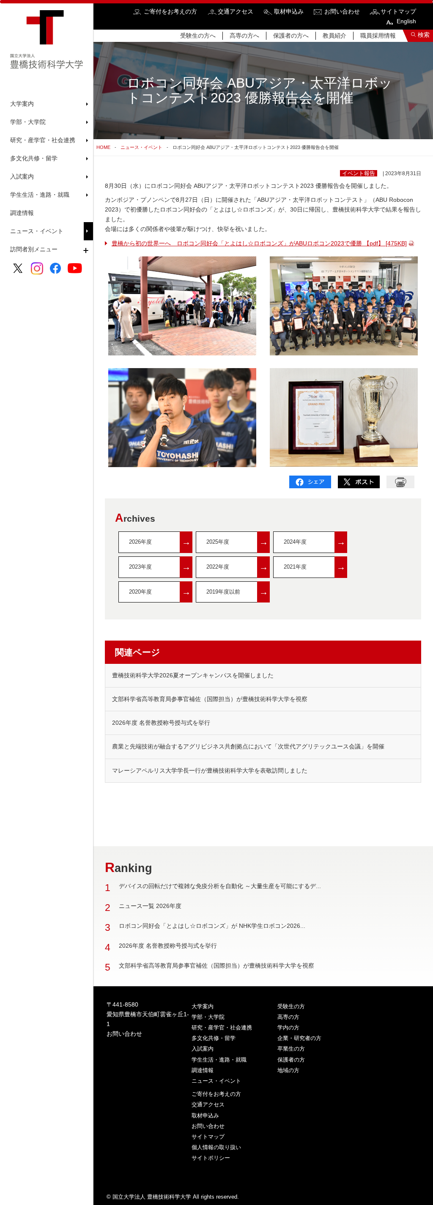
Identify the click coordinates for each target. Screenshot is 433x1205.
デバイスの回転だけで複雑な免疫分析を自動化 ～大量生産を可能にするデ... (220, 886)
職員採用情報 (378, 35)
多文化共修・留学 (214, 1038)
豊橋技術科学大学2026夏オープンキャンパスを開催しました (193, 675)
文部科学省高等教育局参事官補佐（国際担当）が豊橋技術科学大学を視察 (209, 699)
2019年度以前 (237, 592)
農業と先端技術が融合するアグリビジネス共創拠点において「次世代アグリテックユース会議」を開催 (248, 746)
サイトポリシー (211, 1158)
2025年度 (237, 542)
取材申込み (289, 11)
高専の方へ (244, 35)
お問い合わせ (342, 11)
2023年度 (160, 567)
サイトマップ (398, 11)
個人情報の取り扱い (216, 1147)
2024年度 (314, 542)
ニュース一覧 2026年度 (150, 905)
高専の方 (288, 1017)
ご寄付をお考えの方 (170, 11)
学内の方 (288, 1027)
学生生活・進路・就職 (219, 1059)
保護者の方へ (291, 35)
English (406, 21)
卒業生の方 (291, 1048)
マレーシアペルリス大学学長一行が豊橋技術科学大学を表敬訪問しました (209, 770)
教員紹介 (334, 35)
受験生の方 (291, 1006)
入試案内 (203, 1048)
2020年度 (160, 592)
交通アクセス (235, 11)
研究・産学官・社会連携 (222, 1027)
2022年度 (237, 567)
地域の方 (288, 1070)
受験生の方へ (198, 35)
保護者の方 (291, 1059)
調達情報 (22, 212)
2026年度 (160, 542)
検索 (424, 34)
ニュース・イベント (36, 231)
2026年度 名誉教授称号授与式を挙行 (161, 722)
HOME (103, 147)
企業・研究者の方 (299, 1038)
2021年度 (314, 567)
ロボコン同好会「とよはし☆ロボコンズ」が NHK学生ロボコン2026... (212, 925)
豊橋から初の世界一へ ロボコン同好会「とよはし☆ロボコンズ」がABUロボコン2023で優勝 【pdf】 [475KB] (259, 243)
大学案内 (203, 1006)
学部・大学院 (208, 1017)
